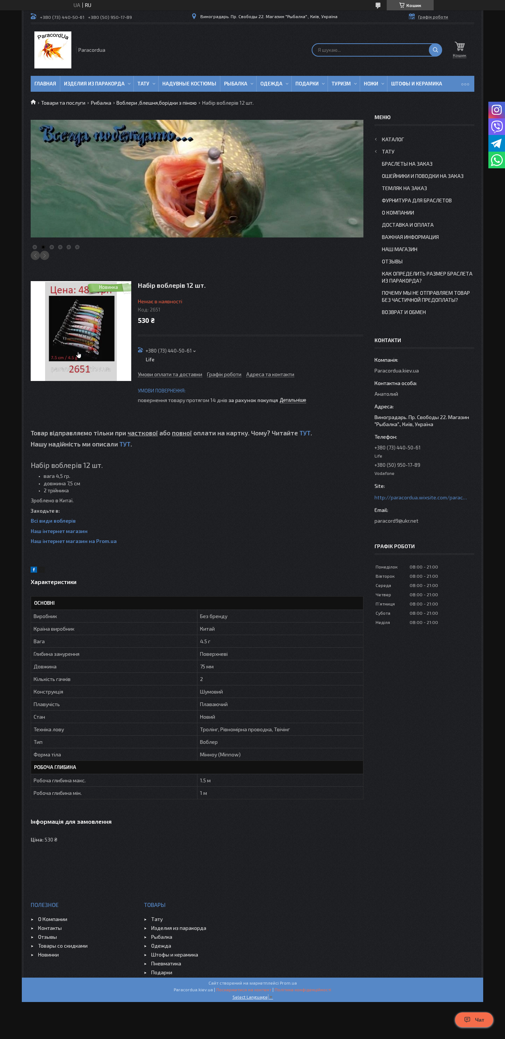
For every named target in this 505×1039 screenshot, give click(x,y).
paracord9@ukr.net (396, 520)
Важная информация (410, 237)
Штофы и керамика (174, 954)
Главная (45, 84)
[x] (42, 570)
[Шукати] (435, 50)
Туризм (341, 84)
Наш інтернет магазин (59, 531)
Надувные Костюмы (189, 84)
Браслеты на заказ (407, 164)
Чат (479, 1020)
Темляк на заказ (404, 188)
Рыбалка (235, 84)
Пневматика (166, 963)
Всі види (42, 520)
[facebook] (34, 570)
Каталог (393, 139)
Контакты (50, 928)
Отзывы (392, 261)
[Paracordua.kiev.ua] (52, 49)
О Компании (398, 212)
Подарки (307, 84)
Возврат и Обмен (404, 312)
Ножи (371, 84)
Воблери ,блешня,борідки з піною (156, 102)
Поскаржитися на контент (243, 989)
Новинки (48, 954)
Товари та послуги (63, 102)
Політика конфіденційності (303, 989)
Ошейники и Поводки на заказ (423, 176)
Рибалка (101, 102)
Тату (143, 84)
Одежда (271, 84)
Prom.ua (288, 982)
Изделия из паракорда (94, 84)
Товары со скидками (63, 945)
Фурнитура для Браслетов (417, 200)
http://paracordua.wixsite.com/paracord (420, 497)
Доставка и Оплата (408, 225)
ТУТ (305, 432)
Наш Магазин (399, 249)
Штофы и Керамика (416, 84)
